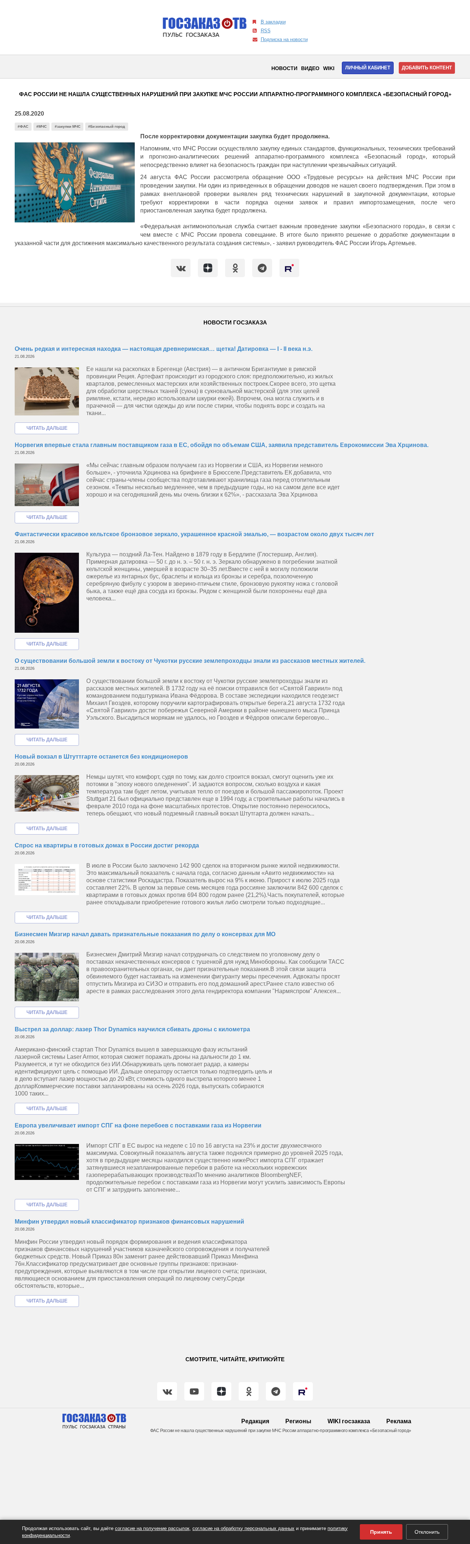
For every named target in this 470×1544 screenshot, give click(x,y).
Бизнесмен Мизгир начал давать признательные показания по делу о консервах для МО (145, 934)
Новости (284, 68)
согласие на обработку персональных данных (243, 1528)
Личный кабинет (367, 67)
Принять (381, 1532)
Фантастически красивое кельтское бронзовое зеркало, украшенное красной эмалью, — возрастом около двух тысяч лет (194, 534)
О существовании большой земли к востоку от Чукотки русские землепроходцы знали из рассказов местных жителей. (190, 661)
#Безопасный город (106, 126)
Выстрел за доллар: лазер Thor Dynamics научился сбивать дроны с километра (132, 1029)
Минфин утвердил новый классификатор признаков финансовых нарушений (129, 1221)
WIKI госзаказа (349, 1421)
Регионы (298, 1421)
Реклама (398, 1421)
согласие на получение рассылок (152, 1528)
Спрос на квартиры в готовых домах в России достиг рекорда (107, 845)
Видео (310, 68)
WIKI (329, 68)
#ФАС (23, 126)
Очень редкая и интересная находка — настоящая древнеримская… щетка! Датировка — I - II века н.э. (163, 349)
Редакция (255, 1421)
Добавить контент (427, 67)
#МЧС (41, 126)
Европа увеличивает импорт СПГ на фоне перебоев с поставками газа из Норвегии (138, 1125)
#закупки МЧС (67, 126)
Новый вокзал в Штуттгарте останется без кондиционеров (101, 756)
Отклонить (427, 1532)
